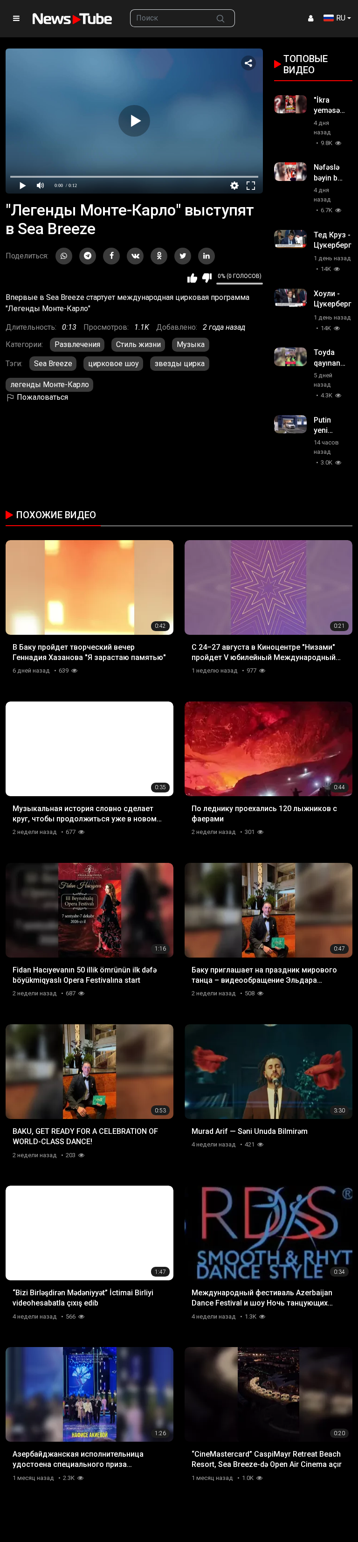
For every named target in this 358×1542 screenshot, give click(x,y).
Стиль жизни (138, 344)
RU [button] (340, 18)
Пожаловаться (41, 397)
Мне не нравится (207, 278)
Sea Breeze (53, 363)
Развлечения (77, 344)
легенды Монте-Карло (49, 384)
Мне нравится (192, 278)
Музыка (191, 344)
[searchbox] (168, 18)
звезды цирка (180, 363)
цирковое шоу (113, 363)
